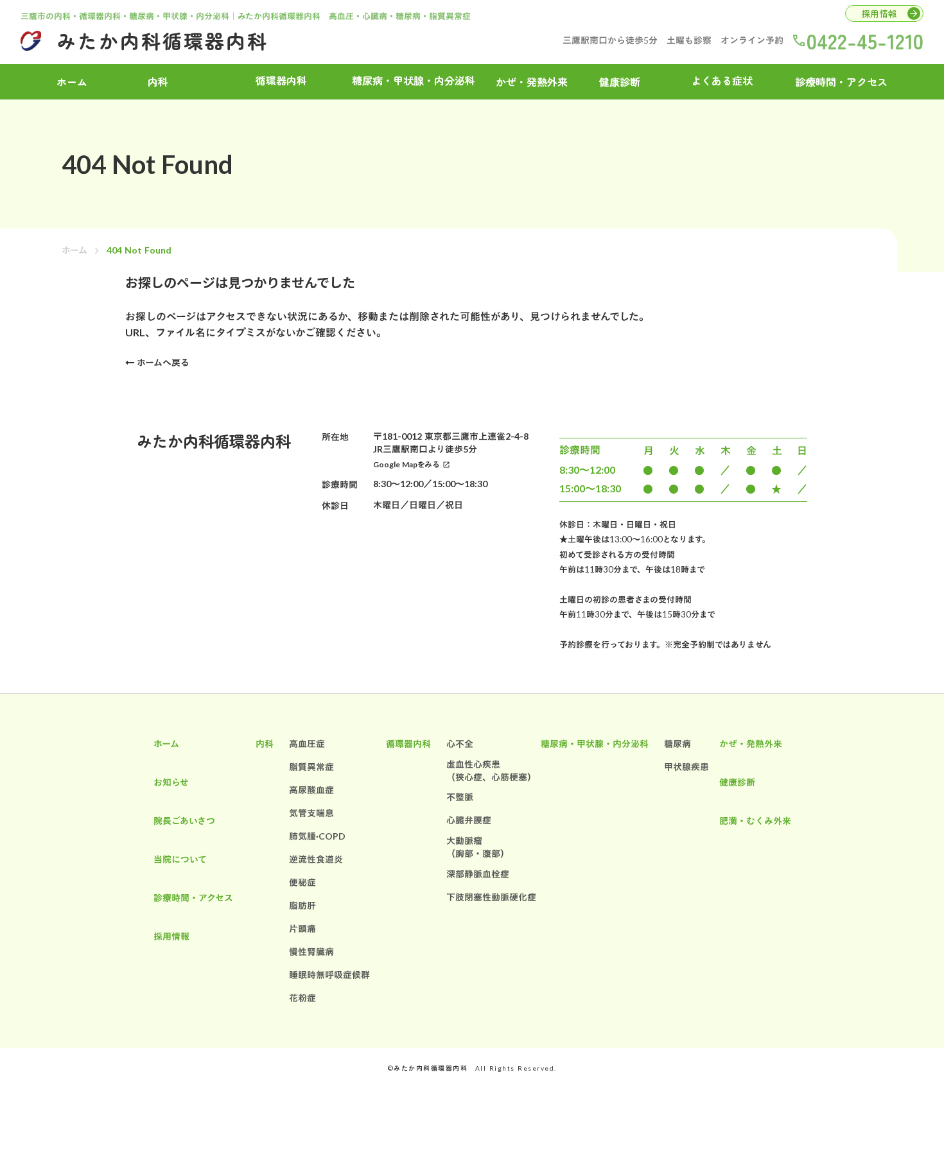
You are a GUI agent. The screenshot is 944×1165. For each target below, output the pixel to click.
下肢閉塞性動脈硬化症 (491, 897)
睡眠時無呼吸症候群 (329, 974)
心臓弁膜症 (468, 820)
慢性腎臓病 (311, 951)
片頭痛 (302, 928)
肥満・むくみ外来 (755, 820)
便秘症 (302, 882)
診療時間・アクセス (841, 81)
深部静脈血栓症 (477, 873)
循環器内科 (408, 743)
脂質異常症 (311, 766)
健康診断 (619, 81)
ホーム (74, 250)
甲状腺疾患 (686, 766)
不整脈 (459, 796)
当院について (180, 859)
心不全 (459, 743)
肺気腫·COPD (317, 836)
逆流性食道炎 (316, 859)
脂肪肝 (302, 905)
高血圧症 (307, 743)
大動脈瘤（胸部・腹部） (477, 847)
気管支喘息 (311, 812)
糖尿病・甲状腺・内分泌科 (595, 743)
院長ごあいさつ (184, 820)
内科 (265, 743)
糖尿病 (677, 743)
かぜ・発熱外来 (532, 81)
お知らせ (171, 782)
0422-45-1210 (865, 40)
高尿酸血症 (311, 789)
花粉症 (302, 997)
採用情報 (171, 936)
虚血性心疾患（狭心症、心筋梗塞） (491, 770)
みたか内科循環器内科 (162, 40)
